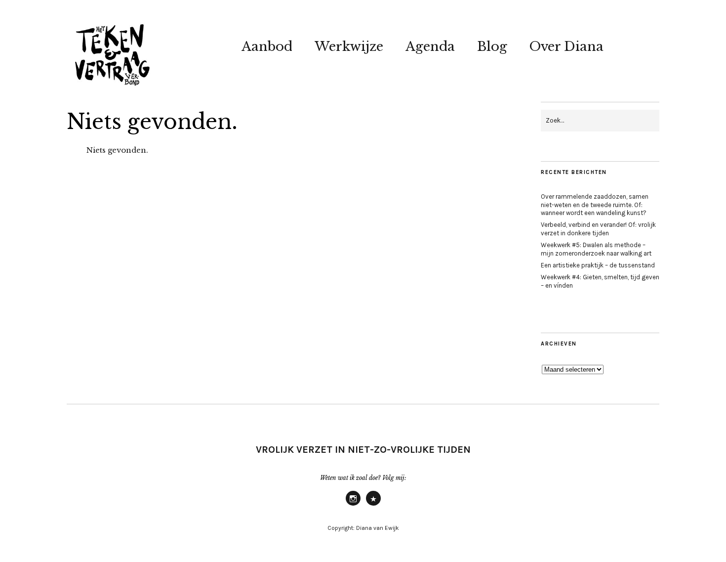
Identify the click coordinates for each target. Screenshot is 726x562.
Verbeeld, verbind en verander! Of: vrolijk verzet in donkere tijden (598, 229)
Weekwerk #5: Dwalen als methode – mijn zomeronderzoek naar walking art (596, 249)
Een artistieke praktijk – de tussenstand (598, 265)
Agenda (430, 46)
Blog (492, 46)
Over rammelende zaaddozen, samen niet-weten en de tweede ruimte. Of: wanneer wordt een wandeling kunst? (594, 205)
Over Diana (566, 46)
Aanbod (267, 46)
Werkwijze (349, 46)
